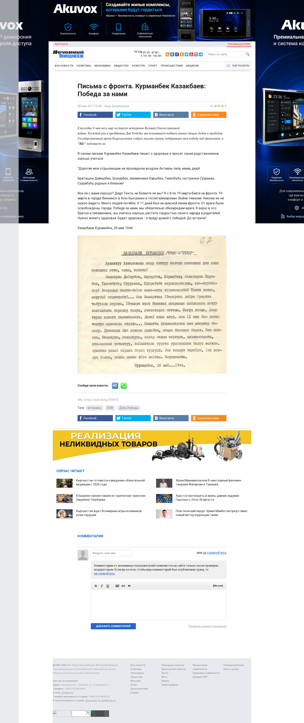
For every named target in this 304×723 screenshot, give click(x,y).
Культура (138, 65)
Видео (165, 681)
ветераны (94, 407)
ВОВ (110, 407)
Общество (121, 65)
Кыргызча (61, 44)
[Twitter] (186, 54)
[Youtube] (191, 54)
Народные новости (173, 665)
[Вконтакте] (172, 54)
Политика (84, 65)
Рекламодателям (239, 44)
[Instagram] (196, 54)
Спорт (152, 65)
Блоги (165, 673)
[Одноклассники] (182, 54)
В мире (134, 692)
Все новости (64, 65)
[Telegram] (201, 54)
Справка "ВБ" (200, 677)
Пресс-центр (231, 669)
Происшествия (172, 65)
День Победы (128, 407)
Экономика (102, 65)
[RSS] (167, 54)
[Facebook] (177, 54)
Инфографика (170, 684)
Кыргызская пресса (173, 669)
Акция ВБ (192, 65)
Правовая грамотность (206, 673)
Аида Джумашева (116, 106)
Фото (164, 677)
